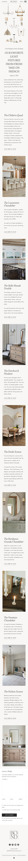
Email (12, 799)
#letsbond (4, 1)
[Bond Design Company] (14, 1)
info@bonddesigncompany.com (14, 850)
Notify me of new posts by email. (12, 810)
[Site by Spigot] (14, 858)
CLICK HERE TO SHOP (10, 149)
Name (4, 799)
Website (20, 799)
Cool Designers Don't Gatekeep (14, 49)
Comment (5, 779)
